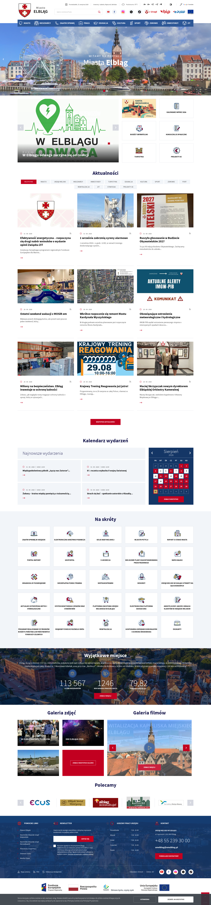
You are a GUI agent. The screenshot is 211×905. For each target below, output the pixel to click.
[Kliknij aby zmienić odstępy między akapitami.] (160, 4)
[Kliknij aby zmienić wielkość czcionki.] (144, 4)
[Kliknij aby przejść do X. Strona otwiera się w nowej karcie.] (131, 12)
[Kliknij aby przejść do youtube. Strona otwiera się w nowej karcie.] (108, 11)
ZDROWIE (171, 182)
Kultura (121, 23)
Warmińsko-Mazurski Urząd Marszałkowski (29, 843)
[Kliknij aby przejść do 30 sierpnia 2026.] (186, 486)
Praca (87, 23)
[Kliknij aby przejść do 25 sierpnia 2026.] (161, 486)
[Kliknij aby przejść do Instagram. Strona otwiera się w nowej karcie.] (123, 12)
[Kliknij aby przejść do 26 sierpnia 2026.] (166, 486)
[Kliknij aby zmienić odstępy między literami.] (148, 4)
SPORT (157, 182)
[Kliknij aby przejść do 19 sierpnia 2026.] (166, 481)
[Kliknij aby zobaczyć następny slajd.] (190, 803)
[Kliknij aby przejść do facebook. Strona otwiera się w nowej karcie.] (114, 11)
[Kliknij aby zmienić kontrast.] (170, 4)
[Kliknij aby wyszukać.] (99, 12)
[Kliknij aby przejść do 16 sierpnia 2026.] (186, 476)
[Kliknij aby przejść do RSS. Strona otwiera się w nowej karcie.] (70, 233)
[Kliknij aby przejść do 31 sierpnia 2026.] (155, 491)
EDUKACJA (129, 182)
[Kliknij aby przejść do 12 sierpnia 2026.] (166, 476)
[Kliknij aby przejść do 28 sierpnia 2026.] (176, 486)
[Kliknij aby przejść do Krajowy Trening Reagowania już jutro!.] (105, 359)
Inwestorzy (172, 23)
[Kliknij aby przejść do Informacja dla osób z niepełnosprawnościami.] (181, 4)
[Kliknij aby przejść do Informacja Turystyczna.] (171, 803)
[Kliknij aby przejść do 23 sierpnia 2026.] (186, 481)
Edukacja (103, 23)
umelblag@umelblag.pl (166, 847)
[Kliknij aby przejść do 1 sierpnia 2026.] (181, 466)
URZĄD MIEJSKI (60, 182)
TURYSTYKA (112, 182)
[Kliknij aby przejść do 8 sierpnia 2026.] (181, 471)
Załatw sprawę (67, 23)
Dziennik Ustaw (25, 854)
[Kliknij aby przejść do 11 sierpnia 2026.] (161, 476)
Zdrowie (154, 23)
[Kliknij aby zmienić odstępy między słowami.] (157, 4)
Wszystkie (28, 182)
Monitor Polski (25, 858)
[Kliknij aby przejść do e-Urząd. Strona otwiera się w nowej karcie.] (151, 12)
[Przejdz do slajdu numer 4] (111, 143)
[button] (207, 59)
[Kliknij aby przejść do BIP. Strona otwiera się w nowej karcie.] (165, 12)
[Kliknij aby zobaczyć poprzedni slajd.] (21, 803)
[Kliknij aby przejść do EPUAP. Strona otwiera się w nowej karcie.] (179, 12)
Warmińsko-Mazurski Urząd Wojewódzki (29, 836)
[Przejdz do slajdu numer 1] (104, 90)
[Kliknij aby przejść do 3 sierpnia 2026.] (155, 471)
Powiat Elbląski (25, 830)
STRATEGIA (111, 187)
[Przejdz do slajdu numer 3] (109, 143)
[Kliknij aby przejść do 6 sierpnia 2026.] (171, 471)
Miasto (27, 23)
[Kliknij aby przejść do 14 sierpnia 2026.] (176, 476)
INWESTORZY (96, 182)
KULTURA (143, 182)
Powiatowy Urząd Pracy (28, 849)
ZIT (189, 23)
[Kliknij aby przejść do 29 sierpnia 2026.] (181, 486)
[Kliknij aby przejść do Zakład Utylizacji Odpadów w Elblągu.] (138, 803)
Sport (137, 23)
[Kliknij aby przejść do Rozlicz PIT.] (72, 803)
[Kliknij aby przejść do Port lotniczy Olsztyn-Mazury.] (105, 803)
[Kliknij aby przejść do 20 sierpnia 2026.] (171, 481)
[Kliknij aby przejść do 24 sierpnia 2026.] (155, 486)
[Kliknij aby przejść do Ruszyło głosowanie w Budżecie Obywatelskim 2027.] (165, 211)
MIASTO (44, 182)
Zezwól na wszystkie (175, 899)
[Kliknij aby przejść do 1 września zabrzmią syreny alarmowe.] (105, 211)
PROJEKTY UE (128, 187)
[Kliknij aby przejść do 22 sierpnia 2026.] (181, 481)
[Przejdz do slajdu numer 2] (107, 90)
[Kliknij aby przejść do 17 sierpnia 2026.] (155, 481)
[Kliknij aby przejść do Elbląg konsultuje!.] (40, 803)
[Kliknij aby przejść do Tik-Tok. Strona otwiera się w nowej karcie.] (139, 12)
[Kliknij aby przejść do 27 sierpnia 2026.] (171, 486)
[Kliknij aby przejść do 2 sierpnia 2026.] (186, 466)
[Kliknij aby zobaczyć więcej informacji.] (139, 108)
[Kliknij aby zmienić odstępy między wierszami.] (152, 4)
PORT (184, 182)
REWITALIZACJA (84, 187)
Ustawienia (144, 899)
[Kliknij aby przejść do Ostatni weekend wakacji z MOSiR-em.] (46, 287)
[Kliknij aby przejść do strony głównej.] (35, 11)
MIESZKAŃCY (78, 182)
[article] (49, 471)
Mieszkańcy (45, 23)
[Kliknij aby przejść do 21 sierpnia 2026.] (176, 481)
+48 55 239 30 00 (172, 840)
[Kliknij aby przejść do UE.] (190, 12)
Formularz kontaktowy (169, 856)
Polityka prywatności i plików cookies (80, 854)
